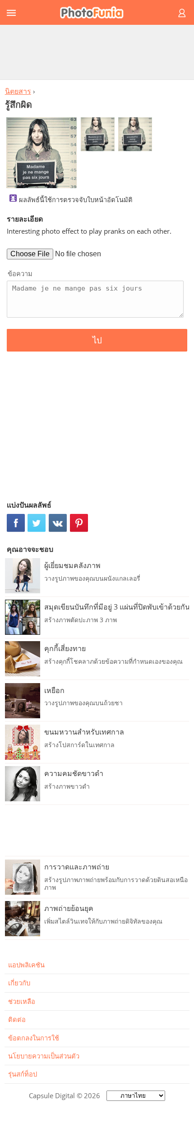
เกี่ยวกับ (19, 982)
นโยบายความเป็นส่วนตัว (43, 1055)
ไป (97, 340)
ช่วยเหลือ (21, 1001)
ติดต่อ (17, 1019)
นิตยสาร (18, 91)
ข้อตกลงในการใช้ (33, 1037)
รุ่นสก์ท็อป (22, 1073)
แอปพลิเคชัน (26, 964)
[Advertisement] (97, 51)
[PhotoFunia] (96, 12)
